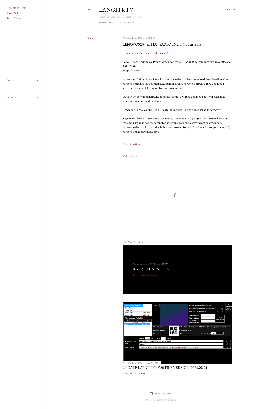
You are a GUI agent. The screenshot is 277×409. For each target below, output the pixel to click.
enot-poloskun (169, 400)
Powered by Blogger (163, 393)
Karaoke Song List (152, 268)
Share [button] (90, 38)
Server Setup (13, 13)
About (112, 22)
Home (103, 22)
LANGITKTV (116, 9)
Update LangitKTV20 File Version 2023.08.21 (165, 367)
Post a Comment (149, 275)
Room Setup (13, 18)
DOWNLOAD (126, 22)
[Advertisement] (22, 49)
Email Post (135, 144)
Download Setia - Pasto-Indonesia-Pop (147, 53)
